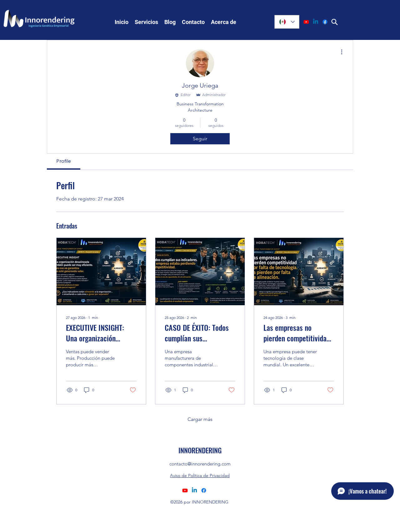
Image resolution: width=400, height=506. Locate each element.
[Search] (334, 22)
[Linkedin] (315, 22)
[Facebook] (325, 22)
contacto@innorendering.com (200, 464)
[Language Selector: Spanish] (286, 22)
